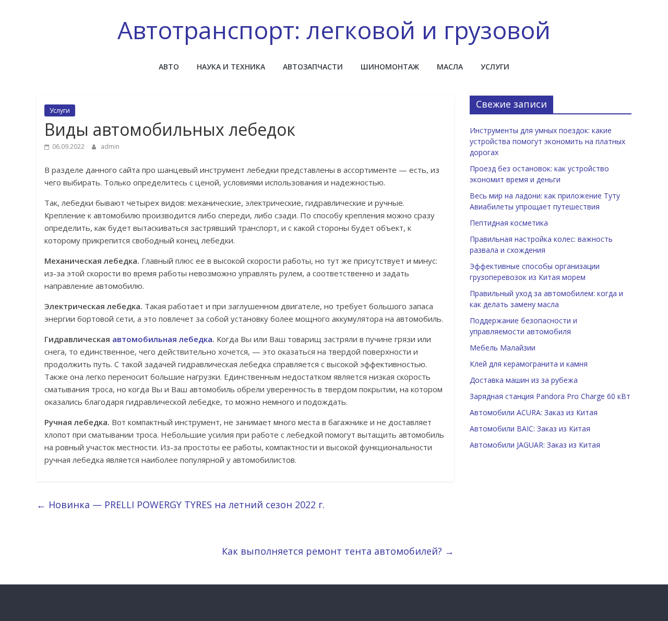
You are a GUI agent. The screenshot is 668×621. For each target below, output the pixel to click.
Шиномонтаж (390, 67)
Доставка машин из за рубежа (524, 380)
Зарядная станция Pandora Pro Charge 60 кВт (550, 396)
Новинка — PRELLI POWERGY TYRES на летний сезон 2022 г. (181, 504)
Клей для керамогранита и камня (529, 364)
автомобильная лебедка (162, 339)
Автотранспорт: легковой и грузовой (334, 30)
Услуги (495, 67)
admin (110, 146)
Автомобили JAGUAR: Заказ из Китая (535, 445)
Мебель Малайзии (502, 348)
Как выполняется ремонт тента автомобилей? (338, 551)
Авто (169, 67)
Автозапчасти (313, 67)
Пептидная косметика (509, 223)
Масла (450, 67)
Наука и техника (231, 67)
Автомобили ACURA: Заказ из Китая (534, 412)
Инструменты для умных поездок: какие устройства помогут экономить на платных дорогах (547, 141)
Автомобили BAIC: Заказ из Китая (530, 428)
